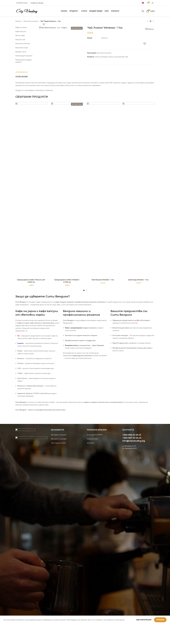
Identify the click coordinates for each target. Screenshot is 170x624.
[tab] (21, 75)
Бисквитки (90, 443)
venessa (98, 57)
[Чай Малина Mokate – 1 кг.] (103, 190)
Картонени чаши (21, 48)
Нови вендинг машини (23, 56)
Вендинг (105, 57)
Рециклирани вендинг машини (23, 61)
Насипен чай (20, 39)
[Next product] (153, 21)
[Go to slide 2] (86, 290)
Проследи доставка (58, 443)
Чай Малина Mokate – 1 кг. (102, 280)
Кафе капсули (20, 31)
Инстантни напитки (31, 21)
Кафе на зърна (21, 27)
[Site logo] (26, 11)
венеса (111, 57)
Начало (18, 21)
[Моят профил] (153, 3)
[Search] (143, 11)
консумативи (119, 57)
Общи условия (92, 439)
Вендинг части (20, 52)
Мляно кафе (20, 35)
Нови (67, 328)
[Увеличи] (44, 24)
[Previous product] (147, 21)
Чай (126, 57)
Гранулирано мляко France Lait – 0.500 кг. (31, 281)
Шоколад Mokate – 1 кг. (138, 280)
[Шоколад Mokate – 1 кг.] (138, 190)
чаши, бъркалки (98, 345)
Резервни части (71, 345)
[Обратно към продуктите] (150, 21)
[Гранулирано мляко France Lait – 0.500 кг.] (31, 190)
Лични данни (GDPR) (94, 435)
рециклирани (76, 328)
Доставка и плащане (59, 435)
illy (138, 320)
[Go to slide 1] (83, 290)
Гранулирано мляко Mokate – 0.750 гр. (67, 281)
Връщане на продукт (59, 439)
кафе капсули (48, 311)
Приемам (160, 620)
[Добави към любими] (144, 43)
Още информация (144, 620)
